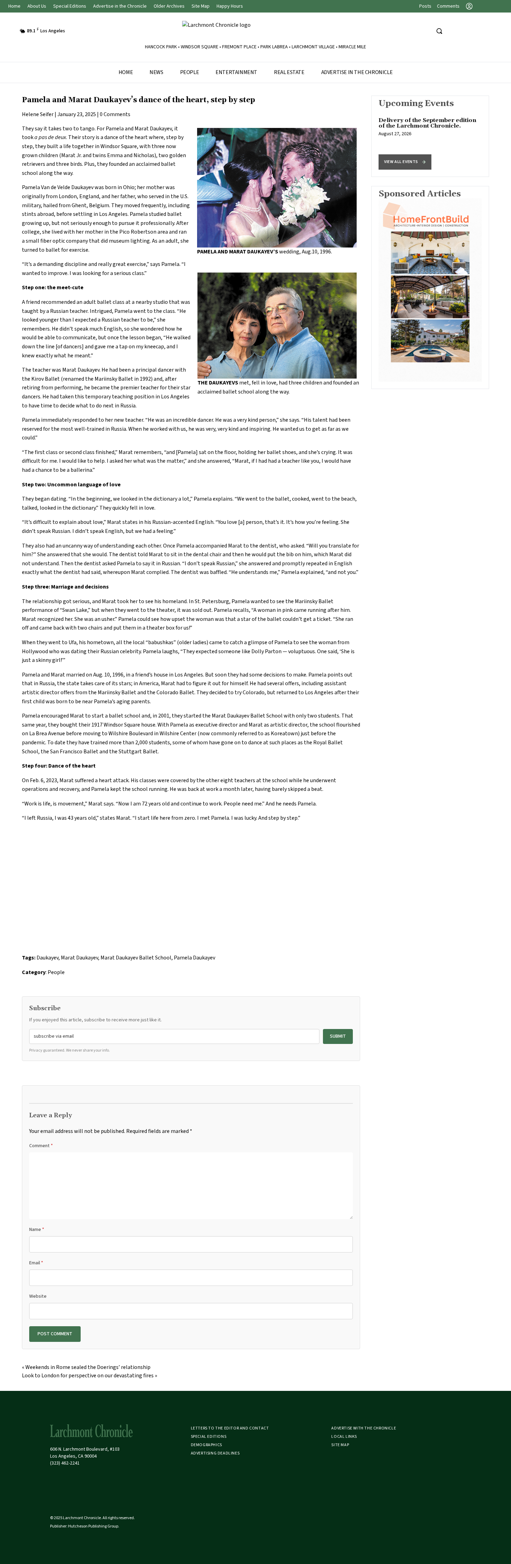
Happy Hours (230, 6)
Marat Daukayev (79, 958)
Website (38, 1296)
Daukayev (47, 958)
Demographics (206, 1445)
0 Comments (115, 114)
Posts (425, 6)
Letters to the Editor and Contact (230, 1428)
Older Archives (169, 6)
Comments (448, 6)
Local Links (344, 1437)
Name (36, 1229)
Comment (41, 1145)
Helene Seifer (38, 114)
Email (36, 1262)
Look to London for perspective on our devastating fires (88, 1375)
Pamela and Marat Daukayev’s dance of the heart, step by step (138, 100)
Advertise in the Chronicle (120, 6)
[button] (405, 162)
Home (14, 6)
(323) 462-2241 (65, 1463)
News (156, 72)
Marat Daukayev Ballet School (135, 958)
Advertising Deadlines (215, 1453)
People (189, 72)
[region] (430, 136)
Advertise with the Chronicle (363, 1428)
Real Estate (289, 72)
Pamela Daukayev (194, 958)
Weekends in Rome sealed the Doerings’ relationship (88, 1367)
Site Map (201, 6)
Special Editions (69, 6)
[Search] (439, 30)
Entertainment (236, 72)
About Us (36, 6)
